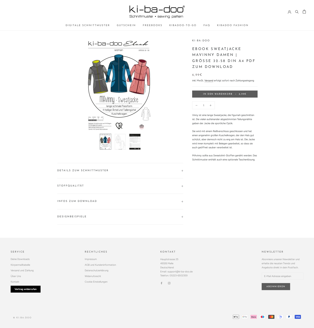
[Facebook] (161, 283)
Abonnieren (275, 287)
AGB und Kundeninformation (100, 264)
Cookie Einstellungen (96, 281)
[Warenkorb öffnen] (304, 11)
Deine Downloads (20, 259)
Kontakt (15, 281)
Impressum (91, 259)
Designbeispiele (72, 216)
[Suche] (297, 11)
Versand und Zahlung (22, 270)
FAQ (206, 25)
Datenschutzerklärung (96, 270)
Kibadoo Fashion (233, 25)
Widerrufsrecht (93, 276)
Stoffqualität (70, 186)
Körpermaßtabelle (20, 264)
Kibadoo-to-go (183, 25)
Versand (208, 80)
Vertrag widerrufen (26, 289)
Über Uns (16, 276)
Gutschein (126, 25)
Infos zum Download (77, 201)
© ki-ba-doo (22, 318)
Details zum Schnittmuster (83, 170)
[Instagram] (169, 283)
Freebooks (152, 25)
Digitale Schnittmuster (88, 25)
